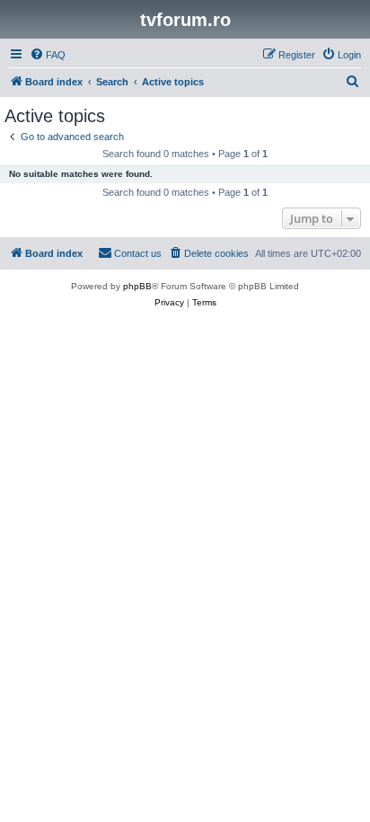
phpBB (137, 286)
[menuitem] (48, 55)
